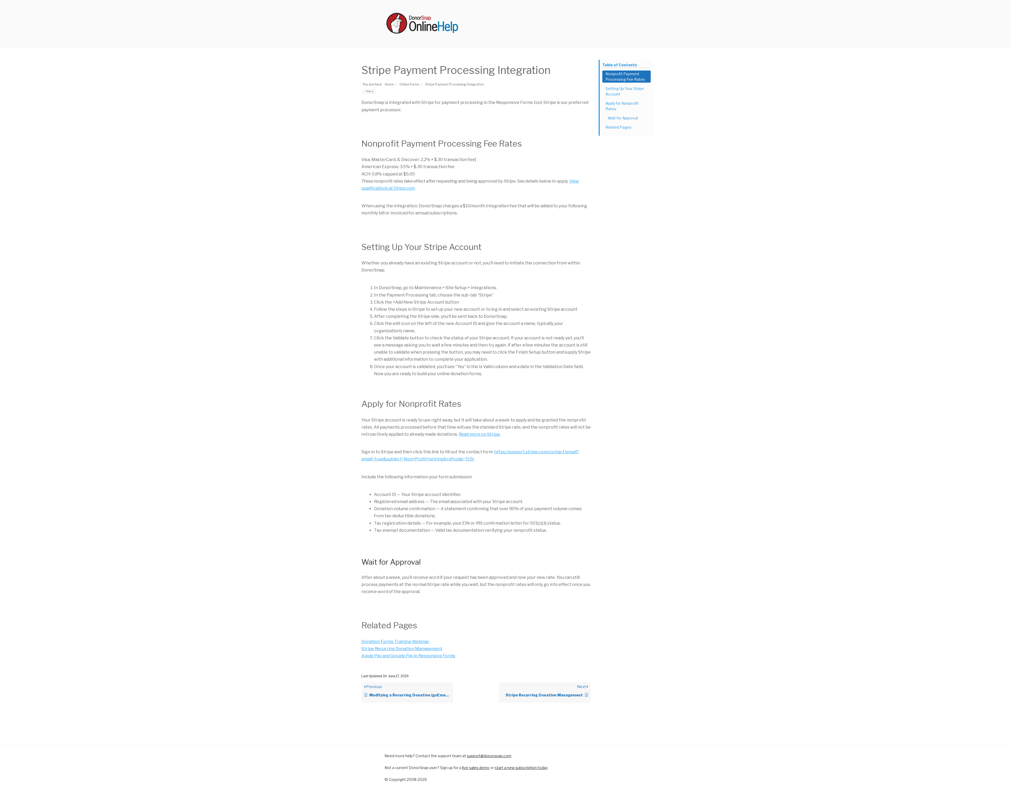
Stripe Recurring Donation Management (401, 648)
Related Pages (618, 127)
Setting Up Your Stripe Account (624, 91)
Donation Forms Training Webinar (395, 641)
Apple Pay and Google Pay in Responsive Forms (408, 655)
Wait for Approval (623, 118)
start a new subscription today (521, 767)
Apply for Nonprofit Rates (622, 106)
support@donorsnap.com (489, 756)
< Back (369, 91)
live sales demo (475, 767)
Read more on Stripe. (480, 434)
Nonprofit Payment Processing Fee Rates (625, 77)
